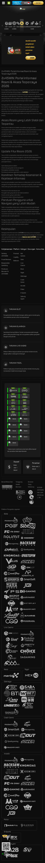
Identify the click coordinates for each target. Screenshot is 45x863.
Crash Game (32, 28)
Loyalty (15, 257)
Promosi (16, 253)
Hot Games (6, 28)
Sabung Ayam (23, 297)
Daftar (38, 3)
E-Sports (23, 293)
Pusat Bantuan (6, 259)
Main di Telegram (17, 3)
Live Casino (14, 28)
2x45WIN (25, 92)
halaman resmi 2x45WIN (29, 237)
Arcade (36, 27)
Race (18, 27)
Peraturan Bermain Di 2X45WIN (5, 271)
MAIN (32, 58)
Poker (22, 289)
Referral (16, 261)
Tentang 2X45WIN (4, 254)
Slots (10, 27)
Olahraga (27, 27)
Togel (22, 27)
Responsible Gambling (5, 264)
